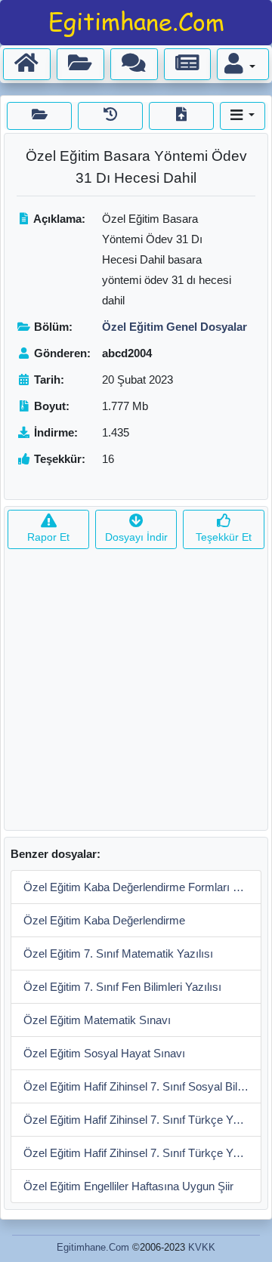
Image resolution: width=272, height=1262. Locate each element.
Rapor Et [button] (48, 537)
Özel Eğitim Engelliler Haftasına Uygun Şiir (128, 1186)
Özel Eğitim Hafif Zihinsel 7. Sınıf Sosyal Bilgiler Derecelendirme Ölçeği (142, 1086)
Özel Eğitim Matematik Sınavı (97, 1020)
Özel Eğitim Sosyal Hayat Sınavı (104, 1053)
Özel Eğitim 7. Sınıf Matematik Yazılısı (118, 953)
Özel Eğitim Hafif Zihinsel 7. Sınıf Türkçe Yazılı (138, 1119)
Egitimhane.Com (93, 1247)
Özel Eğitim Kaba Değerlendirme (104, 920)
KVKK (201, 1247)
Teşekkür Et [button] (224, 537)
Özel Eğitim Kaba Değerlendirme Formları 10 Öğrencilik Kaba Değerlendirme (142, 887)
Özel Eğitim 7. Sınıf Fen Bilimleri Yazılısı (122, 986)
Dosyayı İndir (136, 537)
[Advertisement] (136, 694)
